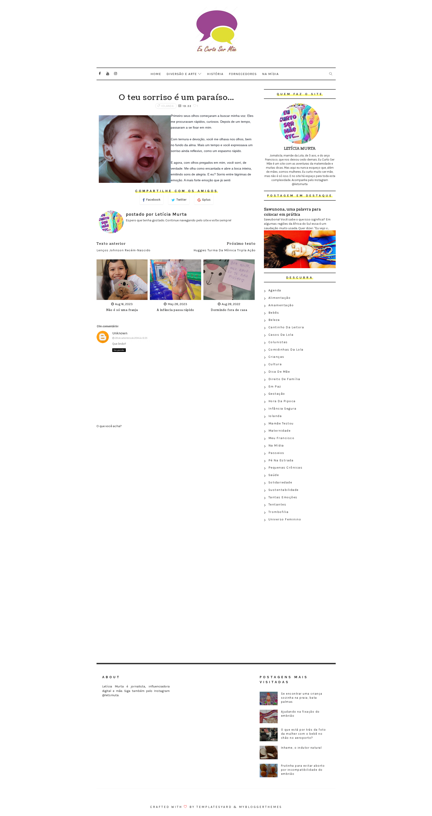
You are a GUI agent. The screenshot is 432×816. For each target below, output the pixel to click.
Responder (119, 350)
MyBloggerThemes (260, 807)
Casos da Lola (281, 335)
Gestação (276, 394)
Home (156, 74)
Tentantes (277, 504)
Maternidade (279, 431)
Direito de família (284, 379)
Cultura (275, 364)
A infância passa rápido (175, 310)
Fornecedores (243, 74)
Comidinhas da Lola (286, 349)
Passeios (276, 453)
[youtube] (107, 73)
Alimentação (279, 298)
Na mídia (270, 74)
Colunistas (278, 342)
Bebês (273, 313)
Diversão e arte (181, 74)
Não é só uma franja (122, 310)
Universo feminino (284, 519)
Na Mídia (276, 445)
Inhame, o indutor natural (301, 747)
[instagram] (115, 73)
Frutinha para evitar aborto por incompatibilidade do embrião (303, 769)
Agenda (274, 290)
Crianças (276, 357)
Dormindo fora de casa (229, 310)
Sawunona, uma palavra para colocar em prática (292, 212)
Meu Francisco (281, 438)
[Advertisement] (300, 556)
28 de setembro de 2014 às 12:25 (131, 338)
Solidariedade (280, 482)
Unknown (119, 333)
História (215, 74)
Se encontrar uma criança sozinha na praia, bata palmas (301, 697)
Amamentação (281, 305)
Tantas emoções (282, 497)
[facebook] (100, 73)
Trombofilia (278, 512)
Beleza (274, 320)
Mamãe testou (281, 423)
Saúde (273, 475)
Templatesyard (214, 807)
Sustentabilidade (283, 490)
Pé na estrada (281, 460)
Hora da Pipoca (282, 401)
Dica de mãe (279, 372)
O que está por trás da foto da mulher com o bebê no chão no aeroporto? (303, 733)
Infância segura (282, 408)
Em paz (274, 386)
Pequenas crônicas (285, 467)
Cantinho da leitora (286, 327)
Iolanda (167, 106)
